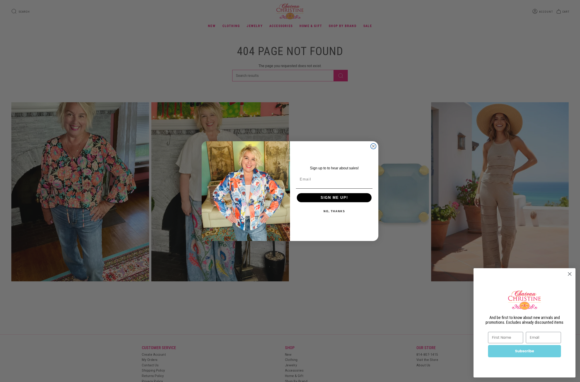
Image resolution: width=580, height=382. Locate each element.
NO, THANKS (334, 211)
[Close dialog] (373, 146)
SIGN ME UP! (334, 198)
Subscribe (524, 351)
